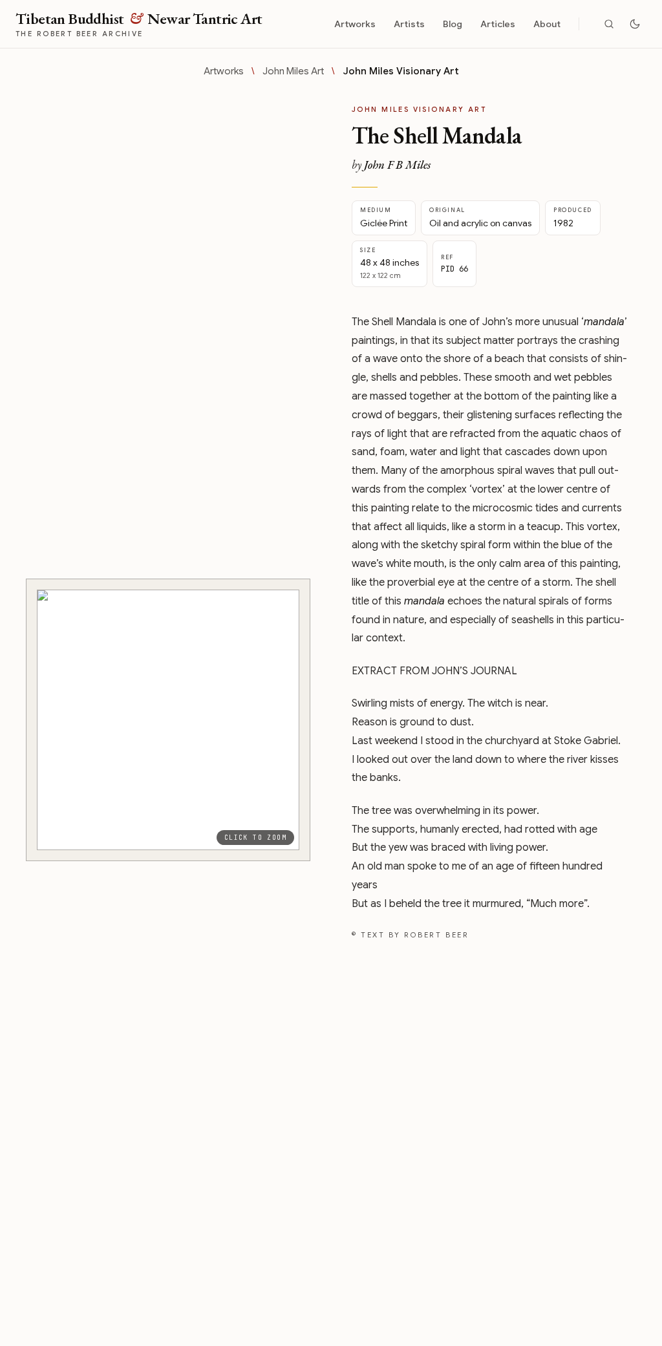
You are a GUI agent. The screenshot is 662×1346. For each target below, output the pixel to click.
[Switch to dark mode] (634, 24)
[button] (168, 719)
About (547, 24)
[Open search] (609, 24)
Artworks (355, 24)
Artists (409, 24)
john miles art (293, 71)
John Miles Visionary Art (401, 71)
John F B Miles (397, 164)
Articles (497, 24)
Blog (452, 24)
